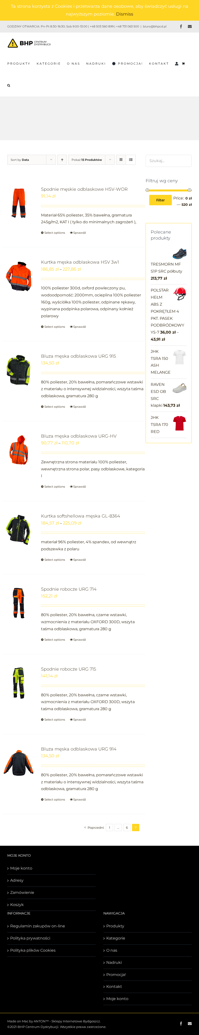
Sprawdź (79, 232)
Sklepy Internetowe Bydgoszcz (75, 1021)
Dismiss (124, 14)
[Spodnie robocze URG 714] (18, 602)
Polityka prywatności (30, 938)
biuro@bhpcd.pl (154, 26)
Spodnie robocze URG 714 (69, 589)
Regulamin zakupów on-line (37, 926)
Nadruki (114, 962)
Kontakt (114, 986)
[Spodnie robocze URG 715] (18, 682)
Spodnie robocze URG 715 (68, 669)
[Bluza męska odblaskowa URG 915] (18, 370)
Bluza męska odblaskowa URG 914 (78, 749)
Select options (54, 232)
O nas (111, 950)
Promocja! (116, 974)
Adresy (17, 880)
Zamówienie (22, 892)
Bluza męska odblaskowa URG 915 (78, 356)
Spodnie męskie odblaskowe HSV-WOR (84, 189)
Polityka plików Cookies (33, 950)
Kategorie (115, 938)
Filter (160, 200)
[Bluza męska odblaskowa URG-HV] (18, 449)
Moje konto (21, 868)
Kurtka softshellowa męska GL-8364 (80, 516)
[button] (9, 85)
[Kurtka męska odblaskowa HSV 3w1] (18, 275)
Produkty (115, 926)
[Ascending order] (62, 160)
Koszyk (17, 904)
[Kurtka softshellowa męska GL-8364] (18, 529)
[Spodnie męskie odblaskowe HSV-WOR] (18, 203)
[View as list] (130, 159)
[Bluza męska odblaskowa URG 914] (18, 762)
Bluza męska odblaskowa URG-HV (78, 436)
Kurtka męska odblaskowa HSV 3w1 (80, 262)
